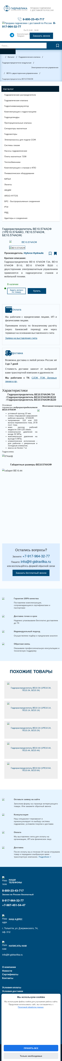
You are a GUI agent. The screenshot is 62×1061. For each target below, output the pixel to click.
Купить (37, 291)
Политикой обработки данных (31, 1007)
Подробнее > (45, 857)
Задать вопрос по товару (16, 291)
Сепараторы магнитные (15, 128)
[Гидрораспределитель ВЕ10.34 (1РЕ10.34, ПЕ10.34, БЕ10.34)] (31, 683)
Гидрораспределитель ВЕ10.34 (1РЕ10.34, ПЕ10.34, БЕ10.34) (31, 689)
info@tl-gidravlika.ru (36, 561)
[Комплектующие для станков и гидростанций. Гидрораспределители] (15, 8)
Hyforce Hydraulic (34, 253)
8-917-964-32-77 (13, 900)
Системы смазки (12, 145)
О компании (9, 967)
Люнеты (8, 184)
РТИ (6, 207)
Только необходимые (31, 1055)
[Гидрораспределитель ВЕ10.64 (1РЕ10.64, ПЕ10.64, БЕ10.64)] (31, 763)
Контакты (7, 978)
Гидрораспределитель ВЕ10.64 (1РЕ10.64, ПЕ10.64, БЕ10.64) (31, 769)
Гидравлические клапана (16, 100)
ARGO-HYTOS (11, 196)
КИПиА (7, 179)
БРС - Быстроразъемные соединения (22, 201)
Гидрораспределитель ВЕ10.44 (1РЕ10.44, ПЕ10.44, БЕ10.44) (31, 749)
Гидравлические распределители (20, 95)
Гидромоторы (10, 134)
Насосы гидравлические (15, 151)
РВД (6, 212)
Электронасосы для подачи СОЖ (20, 140)
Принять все (31, 1048)
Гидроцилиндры (11, 117)
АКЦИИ (7, 190)
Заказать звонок (41, 35)
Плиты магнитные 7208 (15, 156)
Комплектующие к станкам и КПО (20, 168)
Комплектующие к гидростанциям (20, 111)
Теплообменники (12, 162)
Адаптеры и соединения (15, 218)
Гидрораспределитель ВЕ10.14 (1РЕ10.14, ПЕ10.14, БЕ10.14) (31, 709)
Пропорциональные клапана (18, 123)
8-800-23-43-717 (33, 19)
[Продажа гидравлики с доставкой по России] (12, 36)
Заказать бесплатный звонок (31, 572)
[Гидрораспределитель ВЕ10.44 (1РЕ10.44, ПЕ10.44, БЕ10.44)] (31, 743)
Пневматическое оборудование (19, 173)
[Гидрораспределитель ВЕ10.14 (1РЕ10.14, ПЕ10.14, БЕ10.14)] (31, 703)
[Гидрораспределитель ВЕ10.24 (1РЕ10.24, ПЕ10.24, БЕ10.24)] (31, 723)
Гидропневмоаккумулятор (16, 106)
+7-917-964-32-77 (36, 555)
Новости (7, 970)
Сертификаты (10, 974)
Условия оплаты (11, 987)
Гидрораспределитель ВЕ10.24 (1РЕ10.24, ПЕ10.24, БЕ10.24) (31, 729)
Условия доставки (12, 991)
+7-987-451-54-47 (13, 905)
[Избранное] (57, 47)
